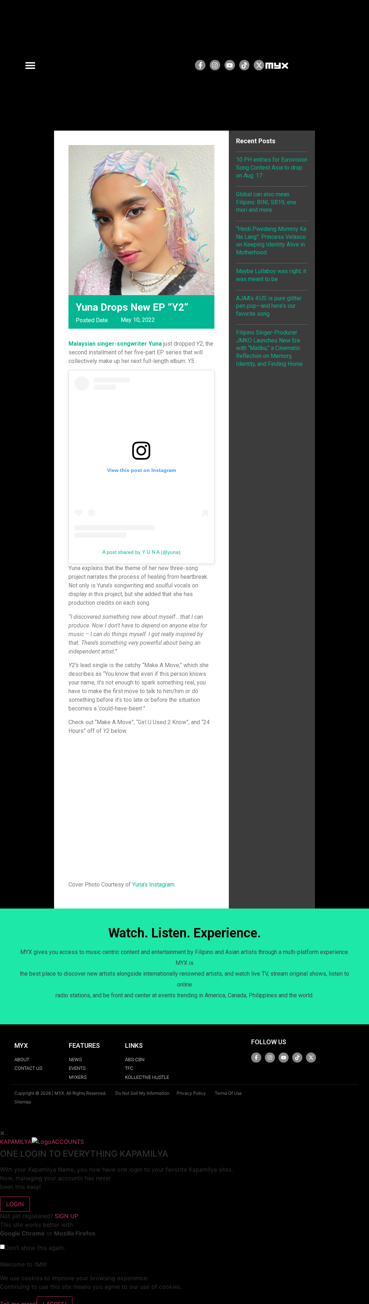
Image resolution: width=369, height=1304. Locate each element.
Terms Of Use (228, 1093)
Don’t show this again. (35, 1248)
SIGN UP (66, 1216)
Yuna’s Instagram (153, 884)
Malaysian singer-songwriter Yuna (115, 343)
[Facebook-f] (200, 65)
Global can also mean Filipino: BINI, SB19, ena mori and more (266, 202)
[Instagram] (215, 65)
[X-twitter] (259, 65)
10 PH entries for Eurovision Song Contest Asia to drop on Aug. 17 (271, 167)
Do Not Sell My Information (142, 1093)
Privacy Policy (191, 1093)
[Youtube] (229, 65)
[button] (33, 65)
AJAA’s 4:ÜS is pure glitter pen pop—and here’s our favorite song (269, 306)
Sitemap (22, 1101)
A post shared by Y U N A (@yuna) (141, 552)
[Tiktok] (244, 65)
